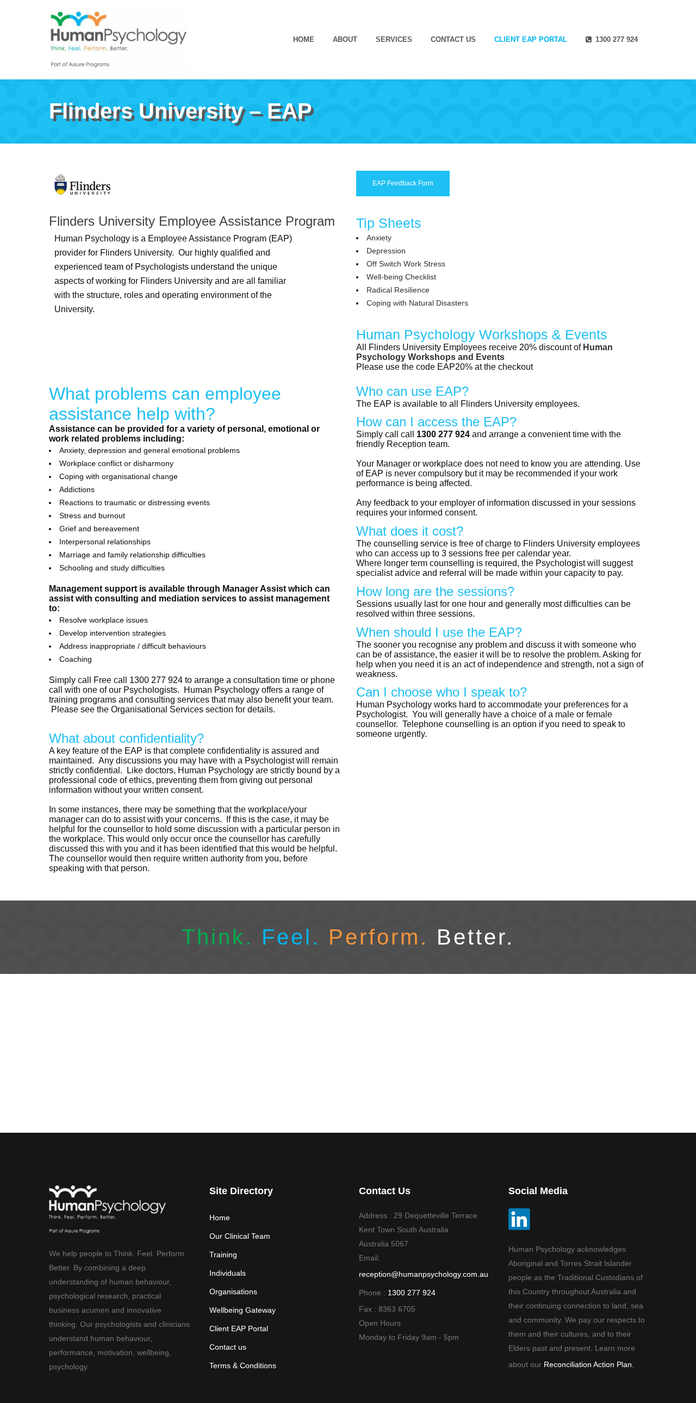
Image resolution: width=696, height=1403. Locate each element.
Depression (386, 250)
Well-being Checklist (401, 276)
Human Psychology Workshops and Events (484, 352)
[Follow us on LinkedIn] (519, 1227)
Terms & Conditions (242, 1365)
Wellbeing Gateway (242, 1310)
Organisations (233, 1291)
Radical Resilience (398, 289)
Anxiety (378, 237)
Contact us (227, 1347)
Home (219, 1217)
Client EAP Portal (238, 1328)
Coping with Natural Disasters (417, 303)
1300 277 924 (412, 1292)
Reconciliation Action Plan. (589, 1364)
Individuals (227, 1273)
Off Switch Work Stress (405, 263)
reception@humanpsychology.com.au (423, 1274)
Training (223, 1254)
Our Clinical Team (239, 1236)
